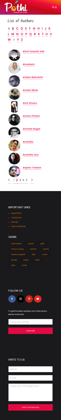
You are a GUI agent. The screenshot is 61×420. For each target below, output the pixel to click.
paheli (14, 260)
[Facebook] (12, 299)
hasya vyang (17, 249)
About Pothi (16, 213)
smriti (24, 265)
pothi (37, 260)
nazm (45, 254)
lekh (34, 254)
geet (42, 243)
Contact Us (16, 217)
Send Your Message (30, 407)
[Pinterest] (29, 299)
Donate (14, 222)
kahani (33, 249)
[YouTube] (37, 299)
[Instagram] (20, 299)
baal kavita (16, 243)
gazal (31, 243)
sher (13, 265)
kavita (46, 249)
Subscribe (30, 331)
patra (26, 260)
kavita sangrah (18, 254)
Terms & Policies (18, 226)
